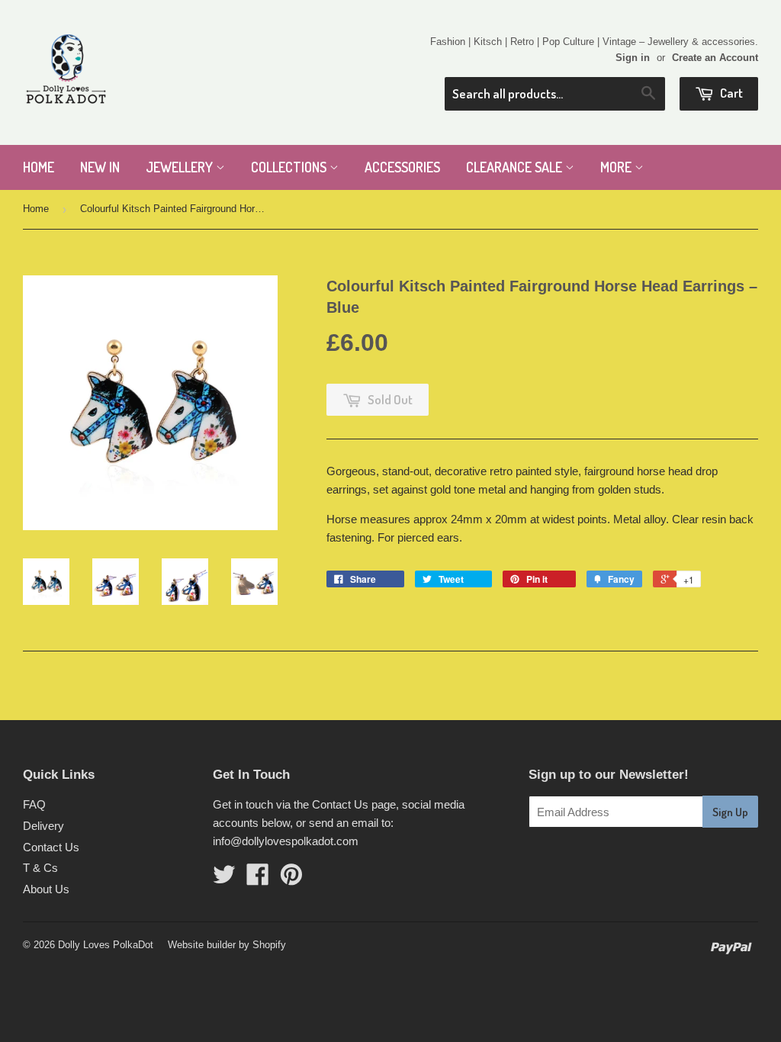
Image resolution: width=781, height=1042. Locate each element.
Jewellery (181, 167)
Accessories (402, 167)
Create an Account (715, 57)
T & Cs (40, 867)
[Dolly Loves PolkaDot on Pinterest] (291, 879)
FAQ (34, 804)
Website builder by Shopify (227, 944)
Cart (730, 93)
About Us (46, 889)
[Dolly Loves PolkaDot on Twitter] (224, 879)
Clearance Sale (515, 167)
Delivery (43, 825)
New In (100, 167)
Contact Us (51, 847)
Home (38, 167)
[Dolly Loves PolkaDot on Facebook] (257, 879)
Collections (290, 167)
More (617, 167)
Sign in (632, 57)
